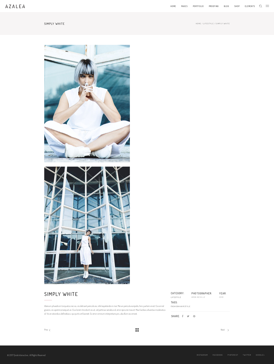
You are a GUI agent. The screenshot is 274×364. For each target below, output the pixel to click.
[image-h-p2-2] (137, 225)
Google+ (260, 355)
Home (198, 24)
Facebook (218, 355)
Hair (181, 306)
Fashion (175, 306)
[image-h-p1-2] (137, 103)
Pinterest (233, 355)
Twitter (247, 355)
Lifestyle (208, 24)
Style (187, 306)
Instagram (202, 355)
